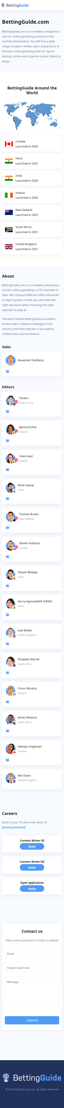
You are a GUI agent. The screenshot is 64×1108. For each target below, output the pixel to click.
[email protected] (13, 827)
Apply (32, 846)
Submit (32, 1020)
